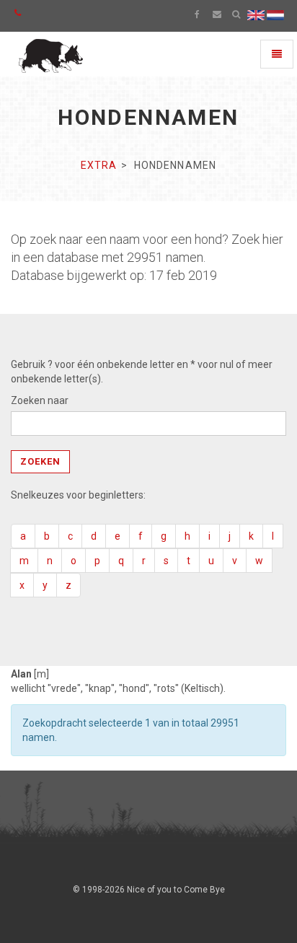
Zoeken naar (39, 400)
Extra (99, 165)
